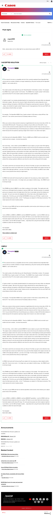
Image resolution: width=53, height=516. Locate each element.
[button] (45, 246)
